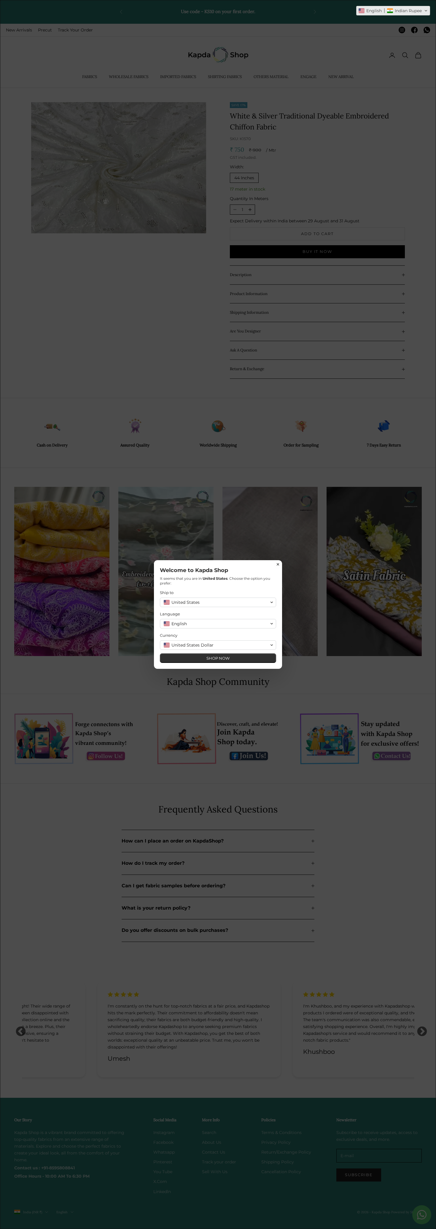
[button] (393, 10)
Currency (168, 635)
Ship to (167, 592)
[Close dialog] (278, 564)
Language (170, 614)
